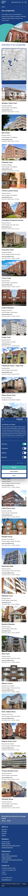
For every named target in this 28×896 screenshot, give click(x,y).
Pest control (5, 862)
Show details (20, 463)
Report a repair (5, 854)
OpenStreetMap (18, 79)
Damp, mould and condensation (9, 856)
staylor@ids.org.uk (6, 602)
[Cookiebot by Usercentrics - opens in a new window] (17, 419)
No (10, 821)
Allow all (14, 467)
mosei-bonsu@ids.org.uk (8, 256)
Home (3, 7)
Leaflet (13, 79)
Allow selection (14, 471)
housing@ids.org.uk (6, 880)
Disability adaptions (6, 858)
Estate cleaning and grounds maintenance (12, 860)
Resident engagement (7, 847)
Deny (14, 475)
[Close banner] (25, 419)
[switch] (24, 448)
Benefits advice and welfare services (11, 845)
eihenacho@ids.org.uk (7, 372)
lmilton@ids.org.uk (6, 344)
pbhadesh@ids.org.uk (7, 110)
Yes (4, 821)
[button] (25, 2)
